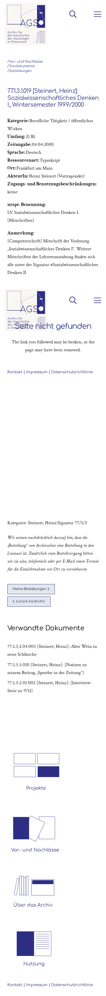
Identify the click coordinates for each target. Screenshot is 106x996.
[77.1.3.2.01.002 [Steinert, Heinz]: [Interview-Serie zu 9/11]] (53, 687)
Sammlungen (20, 71)
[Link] (26, 24)
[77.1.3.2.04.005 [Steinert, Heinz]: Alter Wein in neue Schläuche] (53, 650)
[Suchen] (73, 14)
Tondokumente (22, 66)
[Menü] (96, 14)
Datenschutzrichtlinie (72, 985)
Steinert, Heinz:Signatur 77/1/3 (57, 523)
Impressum (36, 985)
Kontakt (14, 985)
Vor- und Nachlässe (26, 61)
